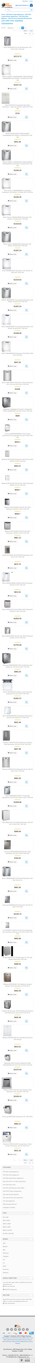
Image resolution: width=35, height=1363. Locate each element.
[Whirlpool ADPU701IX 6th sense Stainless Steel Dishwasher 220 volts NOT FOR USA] (7, 1083)
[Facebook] (7, 1329)
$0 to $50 (5, 1217)
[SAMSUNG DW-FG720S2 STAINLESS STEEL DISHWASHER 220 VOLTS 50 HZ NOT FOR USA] (7, 1058)
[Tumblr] (27, 1329)
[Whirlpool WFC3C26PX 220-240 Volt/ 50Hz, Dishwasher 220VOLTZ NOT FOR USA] (7, 525)
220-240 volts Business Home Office (13, 1188)
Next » (26, 30)
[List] (25, 28)
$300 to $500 (7, 1227)
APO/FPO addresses (10, 1289)
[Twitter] (11, 1329)
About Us (8, 1338)
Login (31, 1)
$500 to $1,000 (7, 1230)
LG (4, 1263)
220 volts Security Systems (11, 1194)
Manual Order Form (10, 1278)
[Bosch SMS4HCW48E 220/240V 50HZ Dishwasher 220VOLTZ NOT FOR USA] (7, 576)
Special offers (21, 1339)
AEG (4, 1243)
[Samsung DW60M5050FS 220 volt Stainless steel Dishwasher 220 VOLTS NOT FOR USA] (6, 658)
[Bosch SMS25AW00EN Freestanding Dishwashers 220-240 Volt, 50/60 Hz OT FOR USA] (7, 710)
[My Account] (16, 5)
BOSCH (5, 1246)
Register (25, 1)
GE (4, 1259)
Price (5, 1213)
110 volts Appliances (9, 1201)
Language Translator (9, 1207)
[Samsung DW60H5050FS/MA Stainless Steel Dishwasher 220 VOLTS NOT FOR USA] (7, 844)
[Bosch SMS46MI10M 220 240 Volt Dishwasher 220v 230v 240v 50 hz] (6, 871)
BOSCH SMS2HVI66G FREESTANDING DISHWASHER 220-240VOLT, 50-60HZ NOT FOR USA (17, 135)
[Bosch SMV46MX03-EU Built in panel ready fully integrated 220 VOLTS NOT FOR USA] (7, 685)
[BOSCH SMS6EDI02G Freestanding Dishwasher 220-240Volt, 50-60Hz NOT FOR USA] (6, 293)
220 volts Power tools (9, 1184)
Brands (5, 1239)
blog (22, 1341)
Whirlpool (5, 1272)
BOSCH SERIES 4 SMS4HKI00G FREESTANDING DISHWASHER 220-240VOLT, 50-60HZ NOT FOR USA (17, 163)
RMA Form (6, 1295)
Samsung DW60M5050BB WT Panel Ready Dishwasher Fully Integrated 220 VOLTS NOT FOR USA (18, 435)
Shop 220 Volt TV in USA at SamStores (14, 1181)
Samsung (5, 1269)
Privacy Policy (11, 1341)
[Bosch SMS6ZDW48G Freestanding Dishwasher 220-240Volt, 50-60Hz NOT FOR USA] (6, 319)
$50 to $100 (6, 1220)
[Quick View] (26, 60)
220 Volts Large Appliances (11, 1171)
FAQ (13, 1338)
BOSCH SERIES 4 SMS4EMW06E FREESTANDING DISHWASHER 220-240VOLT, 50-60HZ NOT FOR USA (17, 78)
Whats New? (26, 1338)
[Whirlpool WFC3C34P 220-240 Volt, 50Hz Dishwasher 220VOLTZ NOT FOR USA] (7, 477)
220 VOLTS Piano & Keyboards (12, 1191)
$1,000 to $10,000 (8, 1233)
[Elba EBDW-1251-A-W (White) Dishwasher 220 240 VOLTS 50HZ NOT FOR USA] (6, 815)
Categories (7, 1167)
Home (3, 1338)
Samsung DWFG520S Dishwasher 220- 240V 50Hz (17, 1116)
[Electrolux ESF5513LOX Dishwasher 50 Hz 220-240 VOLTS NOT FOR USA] (6, 762)
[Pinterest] (23, 1329)
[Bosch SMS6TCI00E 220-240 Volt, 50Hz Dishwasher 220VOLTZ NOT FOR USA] (7, 630)
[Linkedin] (15, 1329)
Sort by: (3, 27)
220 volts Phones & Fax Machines (13, 1197)
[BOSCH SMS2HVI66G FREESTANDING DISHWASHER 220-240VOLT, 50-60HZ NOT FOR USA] (6, 126)
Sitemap (17, 1343)
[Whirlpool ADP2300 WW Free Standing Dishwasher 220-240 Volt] (7, 1030)
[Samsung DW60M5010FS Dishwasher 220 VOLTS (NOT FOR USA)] (7, 899)
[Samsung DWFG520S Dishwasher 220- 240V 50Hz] (7, 1109)
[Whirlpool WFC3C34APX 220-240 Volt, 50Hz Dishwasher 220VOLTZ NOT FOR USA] (7, 501)
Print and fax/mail (9, 1286)
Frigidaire (5, 1256)
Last (31, 30)
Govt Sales (19, 1338)
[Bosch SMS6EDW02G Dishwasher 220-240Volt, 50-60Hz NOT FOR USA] (6, 263)
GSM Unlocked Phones (10, 1204)
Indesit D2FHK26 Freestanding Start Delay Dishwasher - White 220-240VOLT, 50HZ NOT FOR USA (17, 106)
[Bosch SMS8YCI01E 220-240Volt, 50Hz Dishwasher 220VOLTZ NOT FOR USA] (7, 604)
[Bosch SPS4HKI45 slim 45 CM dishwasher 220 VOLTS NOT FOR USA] (7, 41)
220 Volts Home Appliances (11, 1175)
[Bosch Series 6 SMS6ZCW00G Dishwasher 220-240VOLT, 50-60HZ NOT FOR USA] (6, 210)
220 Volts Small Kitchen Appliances (13, 1178)
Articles (26, 1341)
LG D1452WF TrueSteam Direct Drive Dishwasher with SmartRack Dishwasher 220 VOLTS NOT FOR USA (18, 932)
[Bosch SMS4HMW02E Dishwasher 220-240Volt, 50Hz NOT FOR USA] (6, 346)
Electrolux (6, 1253)
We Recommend (12, 1339)
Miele (4, 1266)
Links (30, 1341)
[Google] (19, 1329)
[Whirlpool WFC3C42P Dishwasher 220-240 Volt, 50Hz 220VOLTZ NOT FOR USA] (7, 454)
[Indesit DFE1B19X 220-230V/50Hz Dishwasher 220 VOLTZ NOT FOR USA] (7, 549)
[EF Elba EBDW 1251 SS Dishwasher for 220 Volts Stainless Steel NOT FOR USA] (7, 951)
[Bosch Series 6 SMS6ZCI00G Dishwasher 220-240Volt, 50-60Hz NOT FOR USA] (6, 237)
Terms (18, 1341)
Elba (4, 1250)
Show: (25, 33)
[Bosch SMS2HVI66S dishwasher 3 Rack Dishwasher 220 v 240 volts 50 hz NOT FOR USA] (7, 375)
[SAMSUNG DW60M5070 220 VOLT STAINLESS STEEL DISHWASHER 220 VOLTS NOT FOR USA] (6, 402)
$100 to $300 (7, 1223)
